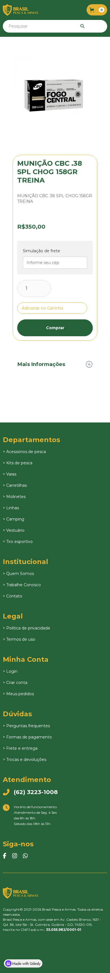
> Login (10, 671)
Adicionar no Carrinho (42, 308)
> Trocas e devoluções (24, 759)
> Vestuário (14, 530)
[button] (97, 9)
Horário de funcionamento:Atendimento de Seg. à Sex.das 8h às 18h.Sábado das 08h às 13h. (30, 815)
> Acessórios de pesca (24, 451)
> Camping (13, 519)
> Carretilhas (15, 485)
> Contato (12, 596)
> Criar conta (15, 682)
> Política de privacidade (26, 628)
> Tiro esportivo (18, 541)
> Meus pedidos (18, 693)
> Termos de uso (19, 639)
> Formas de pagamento (27, 737)
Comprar (55, 327)
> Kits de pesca (17, 462)
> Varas (9, 474)
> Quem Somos (18, 573)
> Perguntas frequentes (26, 725)
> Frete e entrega (20, 748)
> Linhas (11, 507)
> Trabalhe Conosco (22, 584)
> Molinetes (14, 496)
